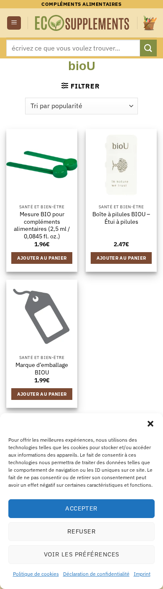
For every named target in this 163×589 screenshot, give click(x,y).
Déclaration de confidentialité (96, 574)
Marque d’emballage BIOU (41, 368)
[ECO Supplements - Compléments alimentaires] (82, 23)
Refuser (81, 531)
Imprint (142, 574)
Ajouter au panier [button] (42, 258)
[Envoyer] (148, 48)
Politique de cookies (36, 574)
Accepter (81, 508)
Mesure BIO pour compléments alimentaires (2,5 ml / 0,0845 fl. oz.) (42, 225)
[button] (150, 424)
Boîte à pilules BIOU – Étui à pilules (121, 218)
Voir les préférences (82, 554)
